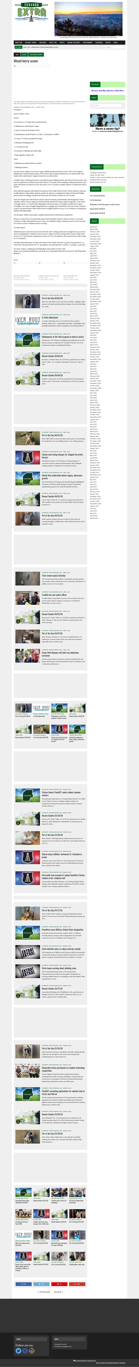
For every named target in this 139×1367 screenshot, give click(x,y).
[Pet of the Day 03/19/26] (59, 1259)
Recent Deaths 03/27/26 (52, 988)
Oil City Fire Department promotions (76, 1202)
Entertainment (87, 42)
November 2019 (95, 412)
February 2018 (95, 463)
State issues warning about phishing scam (59, 968)
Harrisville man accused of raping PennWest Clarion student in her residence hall (63, 876)
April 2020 (93, 400)
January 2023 (94, 321)
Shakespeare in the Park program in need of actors (63, 336)
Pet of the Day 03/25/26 (52, 1133)
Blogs (116, 42)
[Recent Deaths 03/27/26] (27, 997)
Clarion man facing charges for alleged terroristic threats (62, 456)
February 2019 (95, 434)
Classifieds (99, 42)
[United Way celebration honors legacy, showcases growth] (27, 484)
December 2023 (95, 294)
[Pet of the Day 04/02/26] (27, 524)
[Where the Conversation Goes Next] (23, 1238)
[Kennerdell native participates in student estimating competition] (27, 1076)
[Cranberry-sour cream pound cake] (50, 268)
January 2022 (94, 350)
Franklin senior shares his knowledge (58, 1202)
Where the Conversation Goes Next (22, 1244)
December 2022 (95, 323)
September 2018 (95, 446)
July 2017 (93, 479)
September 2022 (95, 330)
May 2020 (93, 398)
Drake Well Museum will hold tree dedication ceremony (60, 654)
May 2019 (93, 427)
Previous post (45, 1292)
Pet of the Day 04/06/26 (52, 298)
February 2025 (95, 260)
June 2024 (93, 280)
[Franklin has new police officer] (27, 603)
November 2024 (95, 268)
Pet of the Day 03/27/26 (52, 910)
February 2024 (95, 289)
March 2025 (94, 258)
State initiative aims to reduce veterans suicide (61, 948)
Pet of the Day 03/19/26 (58, 1264)
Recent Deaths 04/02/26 (52, 614)
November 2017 (95, 470)
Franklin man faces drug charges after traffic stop (40, 1223)
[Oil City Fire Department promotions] (77, 1196)
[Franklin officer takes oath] (77, 1259)
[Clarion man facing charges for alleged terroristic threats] (27, 463)
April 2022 (93, 342)
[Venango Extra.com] (31, 12)
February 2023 (95, 318)
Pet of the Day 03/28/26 (52, 835)
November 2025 (95, 239)
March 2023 (94, 316)
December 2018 (95, 439)
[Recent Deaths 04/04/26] (27, 384)
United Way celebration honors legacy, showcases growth (62, 477)
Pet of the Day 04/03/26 (52, 435)
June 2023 (93, 309)
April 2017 (93, 487)
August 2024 (94, 275)
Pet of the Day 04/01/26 (52, 633)
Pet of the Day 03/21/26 (40, 1243)
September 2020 (95, 388)
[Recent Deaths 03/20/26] (41, 1259)
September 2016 (95, 504)
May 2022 (93, 340)
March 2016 (94, 518)
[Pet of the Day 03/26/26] (27, 1057)
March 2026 (94, 229)
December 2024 (95, 265)
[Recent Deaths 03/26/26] (27, 1123)
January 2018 (94, 465)
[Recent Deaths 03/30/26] (27, 824)
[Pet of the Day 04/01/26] (27, 642)
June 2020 (93, 395)
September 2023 (95, 301)
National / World (30, 42)
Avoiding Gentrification (98, 173)
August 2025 (94, 246)
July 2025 (93, 248)
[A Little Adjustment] (27, 326)
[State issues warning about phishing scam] (27, 977)
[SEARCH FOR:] (114, 47)
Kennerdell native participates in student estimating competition (63, 1069)
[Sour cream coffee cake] (74, 268)
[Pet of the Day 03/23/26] (77, 1217)
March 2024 (94, 287)
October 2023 (94, 299)
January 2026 (94, 234)
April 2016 (93, 516)
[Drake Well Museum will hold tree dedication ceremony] (27, 661)
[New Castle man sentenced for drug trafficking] (59, 1238)
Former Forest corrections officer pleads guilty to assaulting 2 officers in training (23, 1267)
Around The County (73, 42)
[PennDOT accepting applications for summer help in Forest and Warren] (27, 1100)
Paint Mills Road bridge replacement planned (22, 1202)
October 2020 (94, 386)
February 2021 (95, 376)
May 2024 (93, 282)
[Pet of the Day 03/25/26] (27, 1142)
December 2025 (95, 236)
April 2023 (93, 313)
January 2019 (94, 436)
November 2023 (95, 297)
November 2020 (95, 383)
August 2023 (94, 304)
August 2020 (94, 390)
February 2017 (95, 492)
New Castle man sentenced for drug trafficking (59, 1244)
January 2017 (94, 494)
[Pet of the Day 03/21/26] (41, 1238)
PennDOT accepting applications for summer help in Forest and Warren (63, 1092)
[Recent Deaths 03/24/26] (59, 1217)
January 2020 (94, 407)
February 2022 (95, 347)
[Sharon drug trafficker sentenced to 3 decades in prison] (27, 863)
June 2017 (93, 482)
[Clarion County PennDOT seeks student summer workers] (27, 801)
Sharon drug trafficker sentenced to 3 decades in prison (62, 855)
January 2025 (94, 263)
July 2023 (93, 306)
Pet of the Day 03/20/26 (76, 1243)
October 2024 (94, 270)
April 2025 (93, 256)
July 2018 (93, 451)
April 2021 (93, 371)
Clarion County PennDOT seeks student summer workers (61, 794)
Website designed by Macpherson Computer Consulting (110, 1363)
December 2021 (95, 352)
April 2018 (93, 458)
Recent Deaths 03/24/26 (58, 1222)
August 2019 (94, 419)
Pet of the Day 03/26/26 (52, 1048)
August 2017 (94, 477)
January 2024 (94, 292)
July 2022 (93, 335)
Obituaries (42, 42)
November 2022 (95, 325)
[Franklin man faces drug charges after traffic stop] (41, 1217)
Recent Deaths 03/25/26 (40, 1201)
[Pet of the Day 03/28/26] (27, 844)
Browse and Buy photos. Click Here (107, 90)
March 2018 (94, 460)
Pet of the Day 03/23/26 (76, 1222)
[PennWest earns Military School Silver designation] (27, 938)
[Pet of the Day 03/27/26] (27, 919)
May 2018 (93, 455)
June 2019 (93, 424)
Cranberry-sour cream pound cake (49, 276)
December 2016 (95, 496)
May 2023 (93, 311)
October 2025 (94, 241)
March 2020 (94, 402)
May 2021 (93, 369)
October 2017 (94, 472)
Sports (62, 42)
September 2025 (95, 244)
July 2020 (93, 393)
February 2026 (95, 232)
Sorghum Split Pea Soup (98, 180)
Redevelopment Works (40, 714)
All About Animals (21, 714)
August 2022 (94, 333)
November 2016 (95, 499)
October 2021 (94, 357)
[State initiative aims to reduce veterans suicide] (27, 958)
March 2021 (94, 374)
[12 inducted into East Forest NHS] (23, 1217)
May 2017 (93, 484)
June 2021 (93, 366)
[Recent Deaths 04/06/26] (27, 365)
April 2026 (93, 227)
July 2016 (93, 508)
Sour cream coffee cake (70, 276)
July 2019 (93, 422)
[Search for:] (107, 105)
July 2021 (93, 364)
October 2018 (94, 443)
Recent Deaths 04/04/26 (52, 375)
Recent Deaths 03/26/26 (52, 1114)
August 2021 (94, 362)
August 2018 (94, 448)
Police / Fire (53, 42)
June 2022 (93, 337)
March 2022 (94, 345)
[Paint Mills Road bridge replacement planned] (23, 1196)
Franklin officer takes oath (76, 1264)
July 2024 (93, 277)
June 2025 (93, 251)
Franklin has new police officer (54, 594)
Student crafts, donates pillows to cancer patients (107, 177)
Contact (108, 42)
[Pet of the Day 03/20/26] (77, 1238)
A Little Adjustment (50, 317)
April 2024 (93, 285)
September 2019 (95, 417)
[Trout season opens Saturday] (27, 584)
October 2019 (94, 415)
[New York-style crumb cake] (25, 268)
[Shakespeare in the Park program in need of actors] (27, 345)
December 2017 (95, 467)
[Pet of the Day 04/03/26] (27, 444)
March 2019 (94, 431)
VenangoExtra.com (27, 107)
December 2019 (95, 410)
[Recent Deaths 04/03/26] (27, 505)
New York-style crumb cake (22, 276)
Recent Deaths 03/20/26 (40, 1264)
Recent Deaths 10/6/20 (98, 182)
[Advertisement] (50, 409)
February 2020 (95, 405)
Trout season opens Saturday (53, 575)
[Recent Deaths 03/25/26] (41, 1196)
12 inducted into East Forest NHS (21, 1223)
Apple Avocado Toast (97, 175)
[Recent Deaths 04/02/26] (27, 623)
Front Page (18, 42)
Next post (57, 1292)
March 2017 (94, 489)
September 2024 (95, 273)
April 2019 (93, 429)
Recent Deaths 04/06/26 (52, 356)
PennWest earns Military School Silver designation (62, 929)
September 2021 (95, 359)
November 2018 (95, 441)
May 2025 (93, 253)
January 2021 (94, 378)
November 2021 (95, 354)
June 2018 (93, 453)
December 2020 (95, 381)
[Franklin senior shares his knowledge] (59, 1196)
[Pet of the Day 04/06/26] (27, 307)
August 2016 (94, 506)
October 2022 (94, 328)
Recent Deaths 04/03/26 (52, 496)
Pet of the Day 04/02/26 (52, 515)
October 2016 (94, 501)
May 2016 (93, 513)
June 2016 (93, 511)
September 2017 (95, 475)
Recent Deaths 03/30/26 (52, 815)
